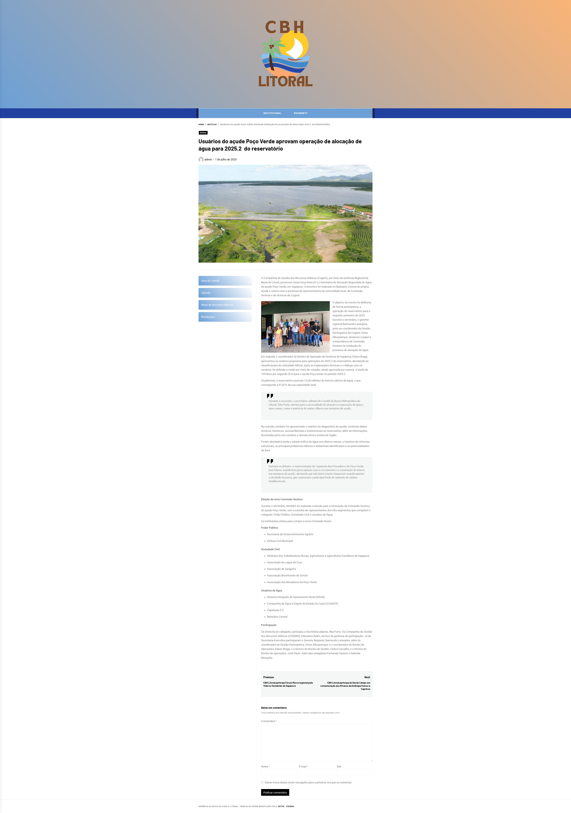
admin (208, 159)
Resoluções (208, 316)
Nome (265, 766)
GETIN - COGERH (286, 806)
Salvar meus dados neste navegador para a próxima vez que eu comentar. (308, 782)
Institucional (272, 113)
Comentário (269, 721)
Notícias (203, 133)
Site (339, 766)
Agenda (205, 292)
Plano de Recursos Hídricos (217, 304)
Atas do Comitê (210, 280)
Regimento (301, 113)
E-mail (303, 766)
